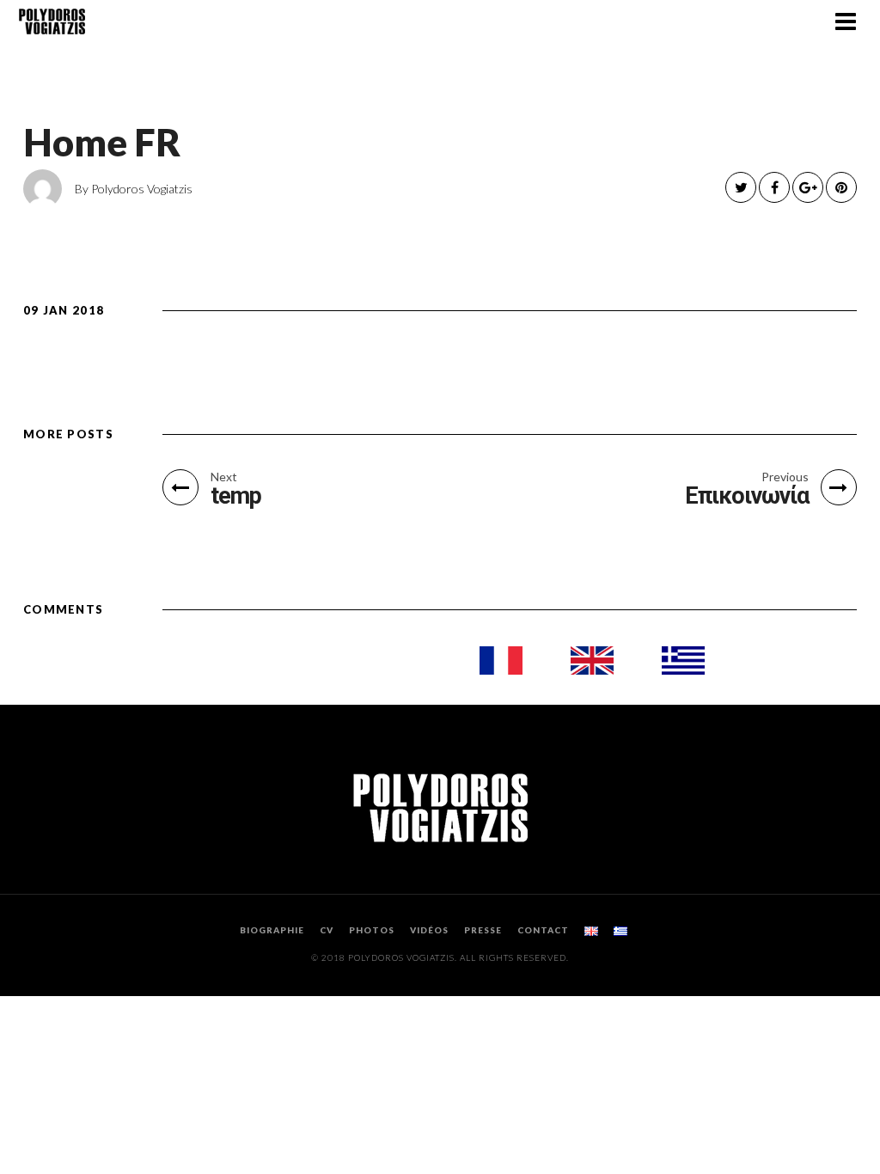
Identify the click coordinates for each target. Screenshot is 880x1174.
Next (224, 477)
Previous (785, 477)
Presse (483, 930)
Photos (371, 930)
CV (326, 930)
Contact (543, 930)
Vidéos (429, 930)
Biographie (272, 930)
